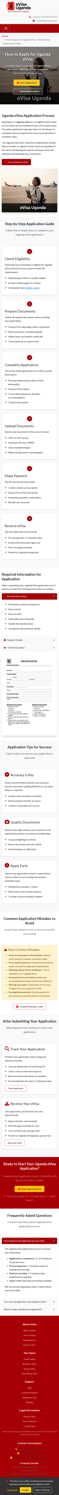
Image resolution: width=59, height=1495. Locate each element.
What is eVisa (29, 1330)
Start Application (28, 82)
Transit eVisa (29, 1369)
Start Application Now (18, 162)
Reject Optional (42, 1490)
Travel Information (16, 647)
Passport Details (14, 640)
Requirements (29, 1340)
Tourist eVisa (30, 1359)
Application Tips (29, 1397)
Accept (25, 1490)
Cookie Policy (29, 1426)
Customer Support (29, 1392)
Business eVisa (29, 1364)
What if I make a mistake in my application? (23, 1309)
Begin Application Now (31, 1189)
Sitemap (29, 1402)
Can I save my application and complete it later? (25, 1302)
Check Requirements (29, 91)
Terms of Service (29, 1421)
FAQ (29, 1388)
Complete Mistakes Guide (31, 1006)
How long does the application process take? (24, 1241)
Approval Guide (15, 1143)
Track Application (15, 1088)
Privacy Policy (29, 1416)
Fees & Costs (29, 1345)
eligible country (32, 287)
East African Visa (29, 1373)
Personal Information (17, 596)
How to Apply (29, 1335)
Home (5, 36)
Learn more (12, 1490)
